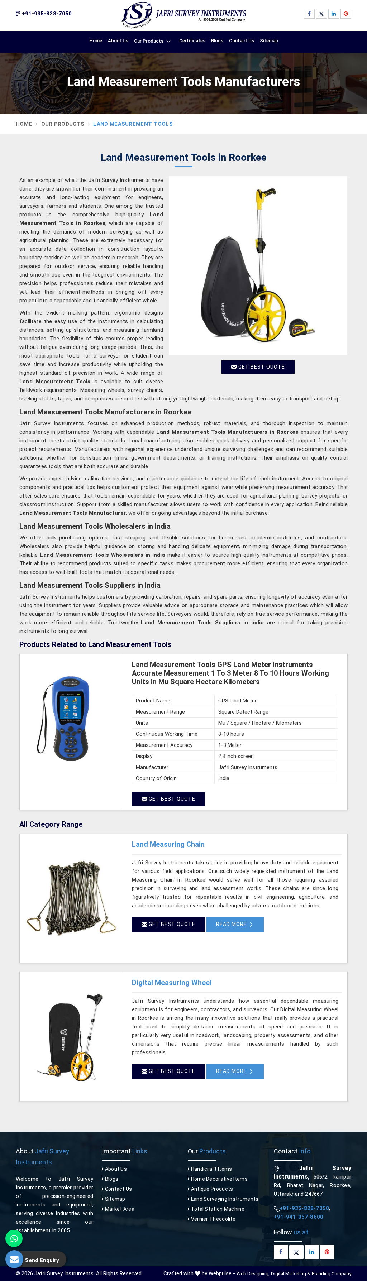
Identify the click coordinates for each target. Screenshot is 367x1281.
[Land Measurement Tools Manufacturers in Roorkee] (258, 265)
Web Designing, (253, 1273)
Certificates (192, 40)
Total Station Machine (217, 1209)
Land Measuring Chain (168, 844)
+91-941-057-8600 (298, 1217)
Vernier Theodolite (212, 1219)
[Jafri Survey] (183, 15)
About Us (118, 40)
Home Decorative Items (219, 1179)
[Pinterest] (345, 14)
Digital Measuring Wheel (171, 982)
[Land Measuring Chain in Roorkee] (71, 898)
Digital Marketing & (290, 1273)
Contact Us (241, 40)
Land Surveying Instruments (224, 1199)
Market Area (119, 1209)
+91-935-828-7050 (46, 13)
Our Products (148, 41)
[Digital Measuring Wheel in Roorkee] (71, 1037)
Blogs (217, 40)
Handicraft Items (211, 1169)
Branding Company (331, 1273)
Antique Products (211, 1189)
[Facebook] (309, 14)
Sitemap (269, 40)
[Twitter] (321, 14)
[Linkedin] (333, 14)
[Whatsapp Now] (14, 1238)
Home (95, 40)
